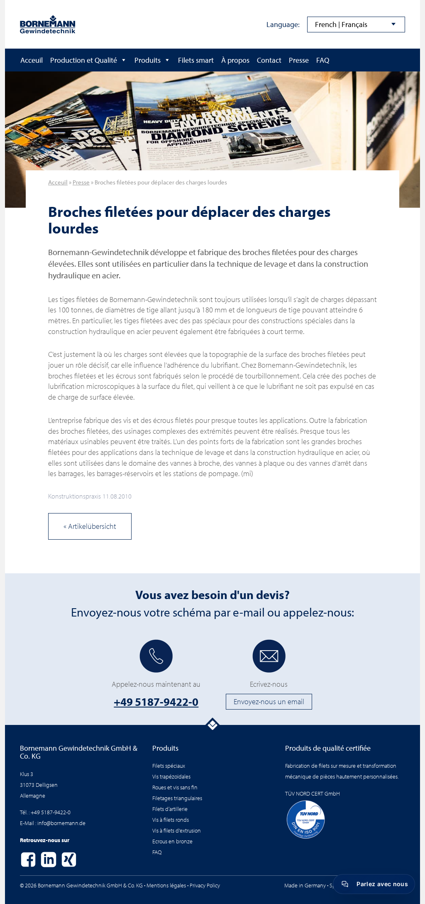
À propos (235, 60)
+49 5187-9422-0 (156, 702)
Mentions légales (166, 885)
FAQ (322, 60)
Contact (269, 60)
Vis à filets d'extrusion (176, 830)
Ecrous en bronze (172, 841)
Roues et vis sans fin (175, 787)
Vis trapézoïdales (171, 776)
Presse (299, 60)
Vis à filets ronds (170, 819)
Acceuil (31, 60)
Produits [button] (147, 60)
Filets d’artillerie (170, 809)
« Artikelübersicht (90, 526)
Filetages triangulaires (177, 798)
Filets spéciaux (168, 765)
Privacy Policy (205, 885)
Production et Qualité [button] (83, 60)
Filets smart (196, 60)
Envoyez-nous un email (269, 701)
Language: (283, 24)
